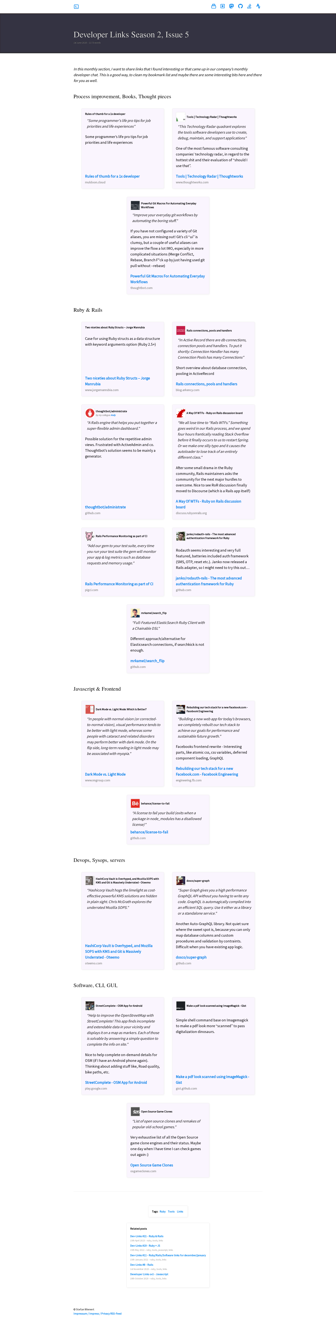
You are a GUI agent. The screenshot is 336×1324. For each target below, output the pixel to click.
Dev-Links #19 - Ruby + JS (145, 1245)
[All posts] (213, 6)
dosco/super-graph (191, 960)
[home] (76, 6)
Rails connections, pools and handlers (206, 386)
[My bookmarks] (222, 6)
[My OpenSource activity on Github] (240, 6)
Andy (113, 415)
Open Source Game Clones (151, 1168)
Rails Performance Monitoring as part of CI (119, 586)
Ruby (163, 1211)
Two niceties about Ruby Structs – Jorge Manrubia (117, 384)
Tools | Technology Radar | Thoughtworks (209, 179)
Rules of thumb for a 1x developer (112, 179)
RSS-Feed (115, 1313)
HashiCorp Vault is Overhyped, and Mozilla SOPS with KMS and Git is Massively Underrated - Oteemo (119, 954)
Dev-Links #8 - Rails (141, 1264)
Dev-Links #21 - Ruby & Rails (146, 1236)
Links (180, 1211)
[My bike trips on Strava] (258, 6)
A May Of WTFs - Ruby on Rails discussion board (208, 507)
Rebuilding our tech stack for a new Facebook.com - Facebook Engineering (207, 774)
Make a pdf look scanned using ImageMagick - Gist (212, 1082)
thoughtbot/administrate (105, 509)
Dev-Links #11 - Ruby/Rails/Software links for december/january (168, 1255)
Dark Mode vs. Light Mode (105, 777)
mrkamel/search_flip (147, 663)
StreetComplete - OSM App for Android (116, 1085)
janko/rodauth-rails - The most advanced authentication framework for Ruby (209, 584)
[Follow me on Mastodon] (231, 6)
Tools (171, 1211)
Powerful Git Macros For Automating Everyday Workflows (167, 282)
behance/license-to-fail (149, 834)
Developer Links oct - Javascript (149, 1274)
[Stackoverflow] (249, 6)
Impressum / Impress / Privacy (92, 1313)
